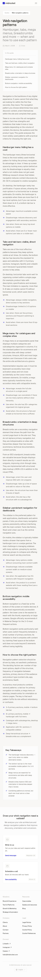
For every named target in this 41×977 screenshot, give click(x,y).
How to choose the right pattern (16, 87)
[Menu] (36, 3)
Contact (5, 930)
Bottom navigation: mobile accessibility (18, 83)
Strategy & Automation (10, 912)
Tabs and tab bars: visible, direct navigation (20, 63)
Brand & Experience (9, 901)
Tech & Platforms (8, 905)
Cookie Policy (27, 930)
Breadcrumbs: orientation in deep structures (20, 73)
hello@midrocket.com (10, 954)
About (5, 926)
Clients (5, 922)
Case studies (26, 901)
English (20, 970)
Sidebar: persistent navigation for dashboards (16, 78)
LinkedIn (6, 944)
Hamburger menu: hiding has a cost (17, 59)
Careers (5, 951)
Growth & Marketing (9, 908)
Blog (24, 908)
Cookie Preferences (29, 933)
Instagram (6, 947)
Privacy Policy (27, 926)
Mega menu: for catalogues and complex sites (19, 68)
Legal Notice (26, 922)
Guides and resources (29, 905)
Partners (6, 933)
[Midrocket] (9, 3)
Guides (7, 13)
